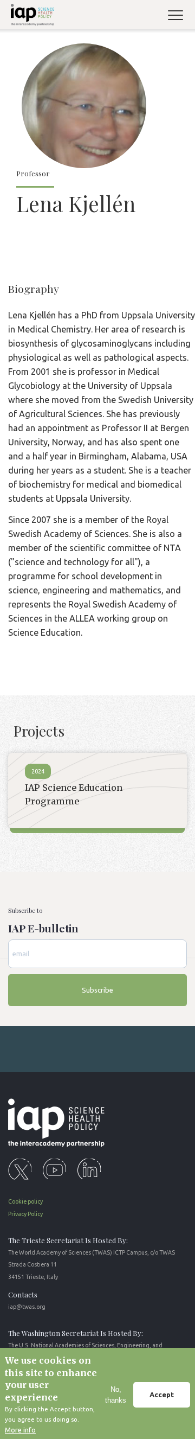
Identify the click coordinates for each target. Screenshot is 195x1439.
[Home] (30, 16)
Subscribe (97, 990)
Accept (162, 1394)
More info (20, 1430)
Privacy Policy (25, 1214)
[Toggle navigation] (180, 16)
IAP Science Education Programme (73, 794)
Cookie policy (25, 1201)
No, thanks (115, 1394)
